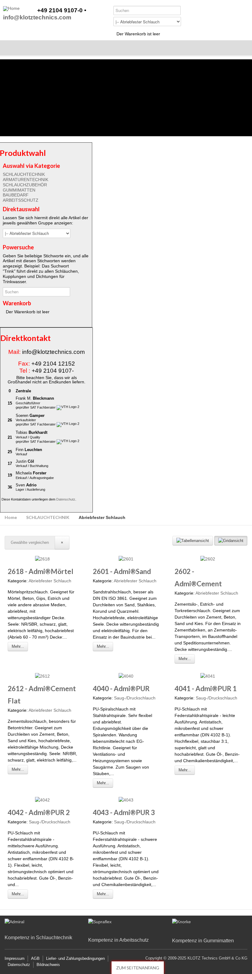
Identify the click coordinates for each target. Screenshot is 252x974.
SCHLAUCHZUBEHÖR (25, 184)
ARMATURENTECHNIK (25, 179)
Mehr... (18, 646)
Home (11, 517)
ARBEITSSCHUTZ (20, 200)
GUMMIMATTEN (19, 190)
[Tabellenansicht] (192, 540)
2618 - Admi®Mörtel (40, 571)
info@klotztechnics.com (37, 18)
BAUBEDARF (16, 194)
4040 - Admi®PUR (121, 688)
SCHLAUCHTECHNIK (24, 174)
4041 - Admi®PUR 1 (206, 688)
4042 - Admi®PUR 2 (39, 812)
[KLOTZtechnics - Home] (11, 8)
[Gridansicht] (230, 540)
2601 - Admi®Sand (122, 571)
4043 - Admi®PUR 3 (124, 812)
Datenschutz (65, 499)
